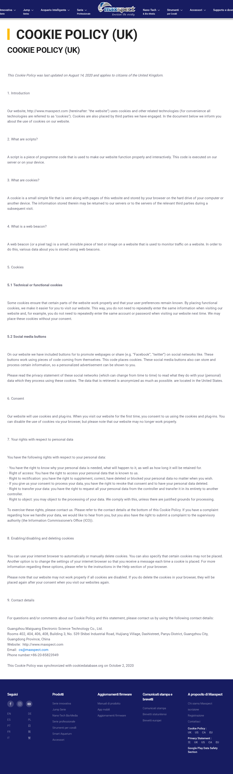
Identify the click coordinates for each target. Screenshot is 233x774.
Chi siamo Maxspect (200, 703)
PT (9, 725)
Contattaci (194, 721)
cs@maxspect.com (33, 650)
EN (9, 713)
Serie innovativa (61, 703)
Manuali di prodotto (109, 703)
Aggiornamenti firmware (112, 715)
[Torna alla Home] (117, 9)
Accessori (58, 739)
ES (9, 719)
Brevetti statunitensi (155, 714)
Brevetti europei (152, 720)
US (196, 732)
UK (189, 732)
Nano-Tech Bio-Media (65, 715)
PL (29, 719)
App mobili (104, 709)
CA (204, 732)
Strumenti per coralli (64, 727)
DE (29, 713)
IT (8, 738)
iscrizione (193, 709)
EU (211, 732)
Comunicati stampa (154, 708)
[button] (28, 11)
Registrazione (196, 715)
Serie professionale (63, 721)
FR (9, 731)
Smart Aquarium (62, 733)
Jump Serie (59, 709)
